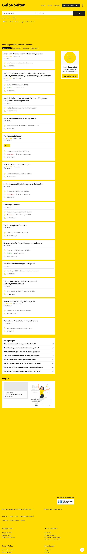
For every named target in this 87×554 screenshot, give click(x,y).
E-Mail (7, 146)
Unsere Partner (7, 546)
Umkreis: (6, 18)
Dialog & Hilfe (7, 529)
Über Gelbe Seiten (51, 529)
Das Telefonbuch (7, 552)
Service (49, 6)
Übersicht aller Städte (8, 537)
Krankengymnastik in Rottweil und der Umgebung (17, 509)
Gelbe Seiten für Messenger (52, 537)
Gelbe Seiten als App (50, 535)
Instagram (47, 550)
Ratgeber (57, 6)
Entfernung (26, 48)
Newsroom (48, 533)
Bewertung (16, 48)
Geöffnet (34, 48)
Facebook (47, 552)
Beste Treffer (7, 48)
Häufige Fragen (6, 535)
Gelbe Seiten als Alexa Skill (52, 540)
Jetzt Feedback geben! (70, 76)
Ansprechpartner (7, 533)
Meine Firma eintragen (70, 6)
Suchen (43, 6)
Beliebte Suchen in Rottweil (52, 509)
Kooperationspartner (8, 550)
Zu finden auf (49, 546)
